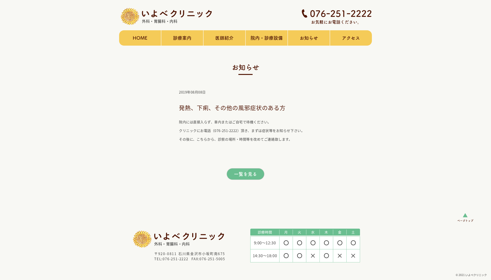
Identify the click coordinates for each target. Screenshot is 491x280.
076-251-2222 (175, 258)
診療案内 (182, 38)
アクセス (351, 38)
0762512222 (341, 13)
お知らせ (309, 38)
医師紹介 (224, 38)
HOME (140, 38)
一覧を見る (245, 174)
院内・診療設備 (266, 38)
